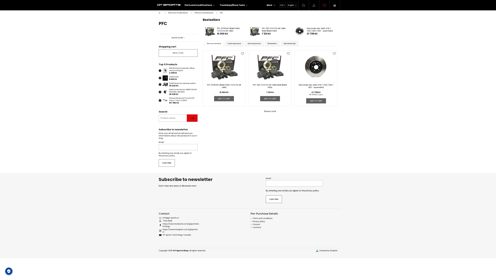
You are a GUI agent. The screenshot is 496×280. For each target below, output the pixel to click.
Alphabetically (290, 43)
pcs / (178, 53)
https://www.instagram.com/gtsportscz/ (180, 230)
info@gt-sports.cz (171, 217)
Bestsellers (272, 43)
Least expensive (234, 43)
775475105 (167, 221)
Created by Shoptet (328, 250)
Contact (256, 224)
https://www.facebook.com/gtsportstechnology (181, 225)
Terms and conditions (262, 218)
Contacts (257, 227)
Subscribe (166, 163)
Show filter (177, 37)
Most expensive (254, 43)
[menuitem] (199, 5)
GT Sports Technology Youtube (177, 235)
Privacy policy (259, 221)
